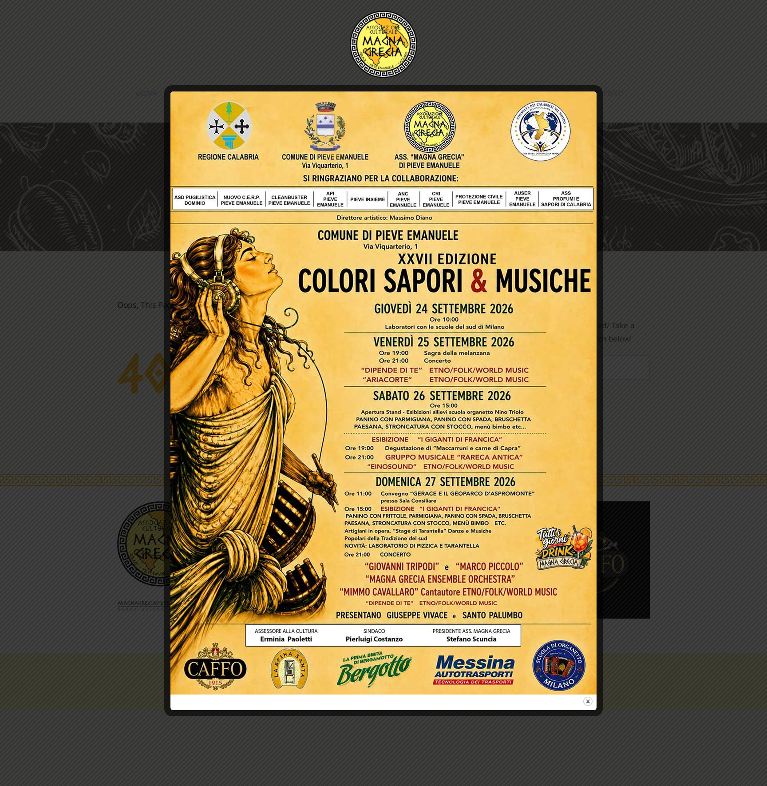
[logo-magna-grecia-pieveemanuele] (383, 14)
